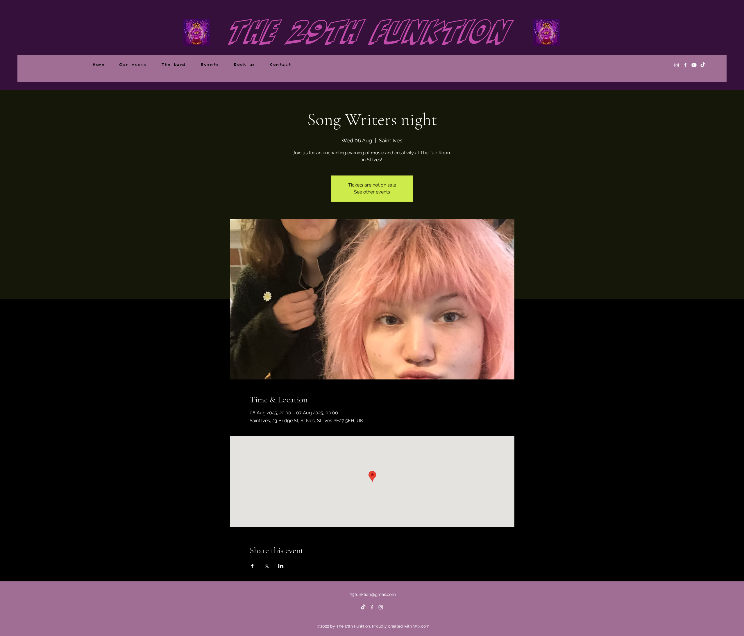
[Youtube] (694, 65)
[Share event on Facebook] (252, 566)
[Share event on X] (266, 566)
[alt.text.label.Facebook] (685, 65)
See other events (372, 192)
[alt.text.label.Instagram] (676, 65)
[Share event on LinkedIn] (281, 566)
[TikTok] (703, 65)
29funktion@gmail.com (373, 594)
